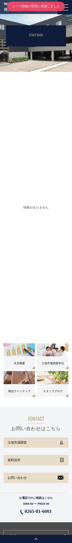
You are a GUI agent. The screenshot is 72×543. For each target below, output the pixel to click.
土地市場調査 (17, 442)
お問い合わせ (17, 477)
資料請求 (14, 460)
